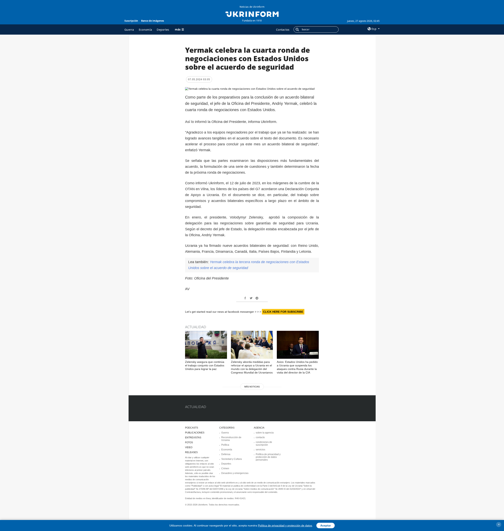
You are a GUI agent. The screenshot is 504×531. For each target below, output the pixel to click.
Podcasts (191, 427)
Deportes (163, 29)
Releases (191, 452)
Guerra (129, 29)
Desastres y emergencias (234, 473)
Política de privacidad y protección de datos (285, 525)
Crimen (225, 468)
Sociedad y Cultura (231, 459)
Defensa (225, 454)
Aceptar (325, 525)
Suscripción (131, 20)
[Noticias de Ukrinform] (251, 14)
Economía (145, 29)
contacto (260, 437)
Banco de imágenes (152, 20)
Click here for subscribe (283, 311)
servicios (260, 449)
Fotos (189, 442)
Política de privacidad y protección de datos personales (268, 457)
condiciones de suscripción (264, 443)
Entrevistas (193, 437)
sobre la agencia (265, 432)
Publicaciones (194, 432)
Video (188, 447)
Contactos (283, 29)
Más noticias (252, 386)
